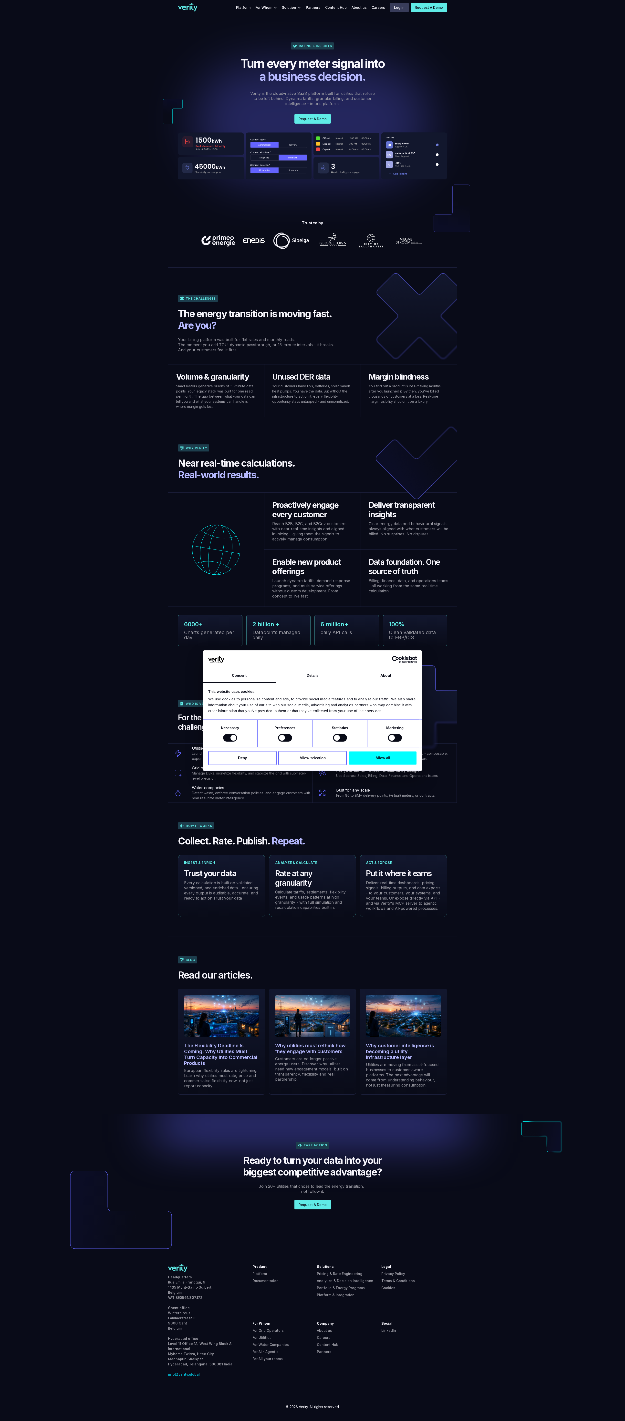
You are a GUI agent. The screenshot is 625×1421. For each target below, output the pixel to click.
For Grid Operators (268, 1330)
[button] (267, 7)
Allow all (382, 758)
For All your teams (267, 1359)
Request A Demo (429, 7)
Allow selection (313, 758)
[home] (188, 7)
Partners (313, 7)
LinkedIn (388, 1330)
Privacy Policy (393, 1274)
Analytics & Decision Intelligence (345, 1281)
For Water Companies (270, 1345)
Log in (399, 7)
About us (359, 7)
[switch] (285, 738)
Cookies (388, 1288)
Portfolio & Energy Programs (341, 1288)
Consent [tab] (239, 676)
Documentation (265, 1281)
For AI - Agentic (265, 1352)
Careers (378, 7)
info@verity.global (184, 1374)
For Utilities (261, 1337)
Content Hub (336, 7)
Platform (243, 7)
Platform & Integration (335, 1295)
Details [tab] (313, 676)
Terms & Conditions (398, 1281)
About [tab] (385, 676)
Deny (242, 758)
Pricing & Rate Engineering (339, 1274)
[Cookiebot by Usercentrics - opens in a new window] (395, 659)
